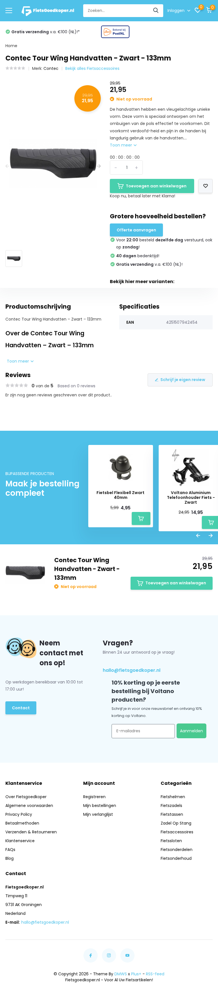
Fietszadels (171, 805)
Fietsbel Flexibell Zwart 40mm (120, 495)
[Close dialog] (10, 903)
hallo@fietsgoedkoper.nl (131, 670)
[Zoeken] (156, 10)
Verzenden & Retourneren (31, 832)
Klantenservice (20, 841)
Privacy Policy (18, 814)
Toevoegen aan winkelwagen (156, 186)
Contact (21, 708)
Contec (50, 68)
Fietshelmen (173, 797)
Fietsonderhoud (176, 858)
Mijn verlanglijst (98, 814)
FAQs (10, 849)
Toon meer (121, 145)
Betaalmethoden (22, 823)
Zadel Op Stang (176, 823)
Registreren (94, 797)
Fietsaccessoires (177, 832)
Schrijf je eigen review (182, 379)
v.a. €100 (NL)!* (45, 32)
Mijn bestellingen (99, 805)
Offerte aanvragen (136, 230)
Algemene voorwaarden (29, 805)
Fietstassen (172, 814)
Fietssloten (171, 841)
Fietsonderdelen (176, 849)
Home (11, 46)
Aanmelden (191, 731)
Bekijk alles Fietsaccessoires (92, 68)
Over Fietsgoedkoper (26, 797)
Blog (9, 858)
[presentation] (7, 166)
